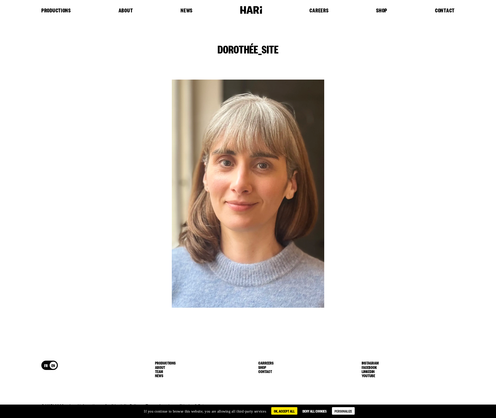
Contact (445, 10)
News (186, 10)
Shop (381, 10)
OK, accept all (284, 411)
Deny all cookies (315, 411)
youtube (368, 375)
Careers (318, 10)
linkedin (368, 371)
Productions (56, 10)
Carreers (266, 363)
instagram (370, 363)
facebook (369, 367)
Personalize (343, 411)
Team (159, 371)
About (126, 10)
